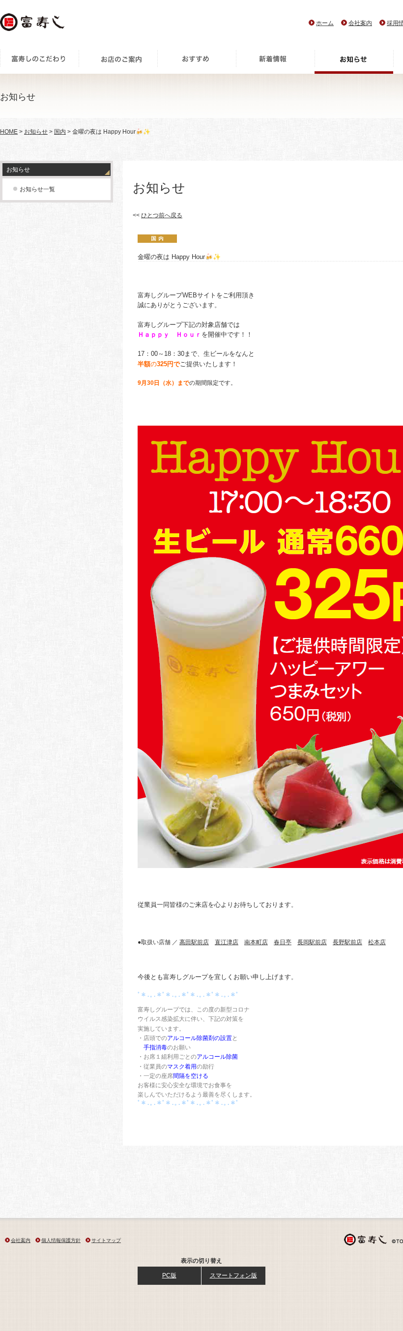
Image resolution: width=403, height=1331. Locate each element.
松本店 (377, 942)
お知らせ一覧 (37, 189)
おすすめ (196, 61)
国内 (60, 131)
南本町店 (256, 942)
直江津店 (226, 942)
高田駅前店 (194, 942)
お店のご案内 (118, 61)
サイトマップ (106, 1240)
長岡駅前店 (312, 942)
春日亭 (282, 942)
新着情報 (275, 61)
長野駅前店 (347, 942)
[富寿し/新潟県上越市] (33, 24)
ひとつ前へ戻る (161, 215)
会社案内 (360, 23)
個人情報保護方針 (61, 1240)
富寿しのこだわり (39, 61)
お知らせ (354, 61)
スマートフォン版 (233, 1275)
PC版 (169, 1275)
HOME (9, 131)
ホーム (325, 23)
